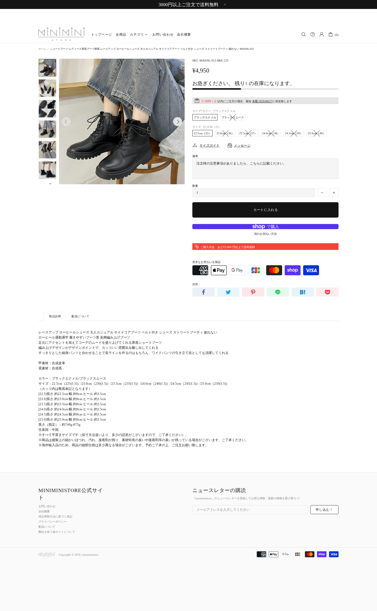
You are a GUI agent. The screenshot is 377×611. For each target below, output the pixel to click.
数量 (195, 185)
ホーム (42, 48)
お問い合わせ (46, 506)
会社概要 (44, 511)
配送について (46, 526)
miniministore (61, 35)
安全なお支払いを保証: (206, 261)
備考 (195, 156)
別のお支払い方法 (265, 233)
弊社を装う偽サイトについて (56, 531)
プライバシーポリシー (52, 521)
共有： (196, 284)
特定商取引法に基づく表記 (55, 516)
